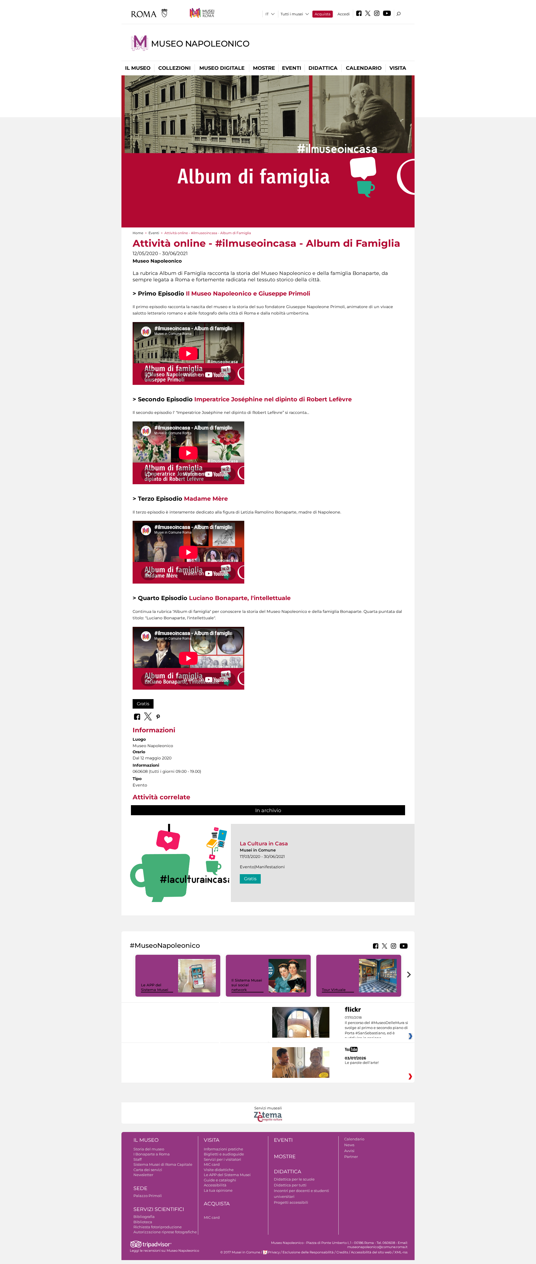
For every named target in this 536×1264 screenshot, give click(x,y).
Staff (137, 1159)
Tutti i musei (292, 14)
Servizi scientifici (158, 1209)
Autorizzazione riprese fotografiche (165, 1232)
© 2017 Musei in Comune (240, 1252)
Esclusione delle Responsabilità (308, 1252)
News (349, 1145)
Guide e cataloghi (220, 1180)
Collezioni (174, 68)
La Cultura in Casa (264, 843)
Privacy (274, 1252)
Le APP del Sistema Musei (154, 987)
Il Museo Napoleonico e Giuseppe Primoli (248, 293)
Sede (140, 1188)
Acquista (323, 14)
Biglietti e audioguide (224, 1154)
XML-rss (401, 1252)
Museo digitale (222, 68)
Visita (397, 68)
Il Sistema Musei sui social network (246, 985)
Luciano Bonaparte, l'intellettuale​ (240, 597)
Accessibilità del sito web (371, 1252)
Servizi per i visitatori (222, 1159)
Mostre (264, 68)
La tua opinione (218, 1190)
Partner (351, 1156)
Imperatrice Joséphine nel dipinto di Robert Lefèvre (273, 399)
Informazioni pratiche (223, 1149)
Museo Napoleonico (200, 44)
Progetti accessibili (291, 1202)
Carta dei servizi (147, 1169)
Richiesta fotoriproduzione (157, 1227)
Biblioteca (142, 1222)
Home (138, 233)
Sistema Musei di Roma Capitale (162, 1164)
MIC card (212, 1164)
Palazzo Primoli (147, 1195)
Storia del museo (148, 1149)
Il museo (137, 68)
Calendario (364, 68)
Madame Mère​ (206, 498)
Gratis (143, 703)
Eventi (291, 68)
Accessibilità (215, 1185)
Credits (342, 1252)
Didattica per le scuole (294, 1179)
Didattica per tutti (290, 1185)
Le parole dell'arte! (362, 1062)
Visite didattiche (219, 1169)
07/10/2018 (376, 1028)
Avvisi (349, 1150)
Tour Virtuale (334, 989)
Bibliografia (144, 1216)
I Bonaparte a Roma (151, 1154)
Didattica (323, 68)
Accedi (344, 14)
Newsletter (143, 1174)
